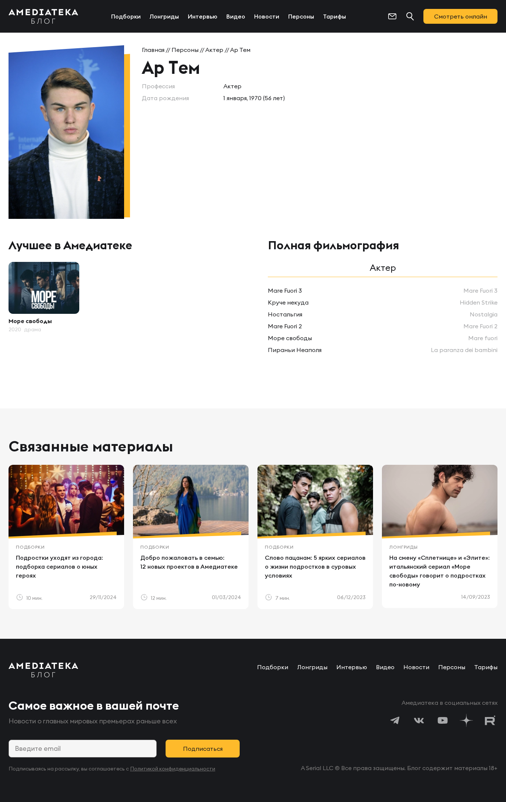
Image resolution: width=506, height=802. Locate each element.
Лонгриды (164, 16)
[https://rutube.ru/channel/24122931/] (490, 720)
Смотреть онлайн (460, 16)
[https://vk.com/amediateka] (419, 720)
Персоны (301, 16)
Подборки (126, 16)
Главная (153, 49)
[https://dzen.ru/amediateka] (466, 720)
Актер (214, 49)
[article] (44, 297)
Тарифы (334, 16)
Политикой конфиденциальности (172, 768)
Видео (235, 16)
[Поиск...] (410, 16)
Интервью (202, 16)
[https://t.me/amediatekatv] (395, 720)
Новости (266, 16)
